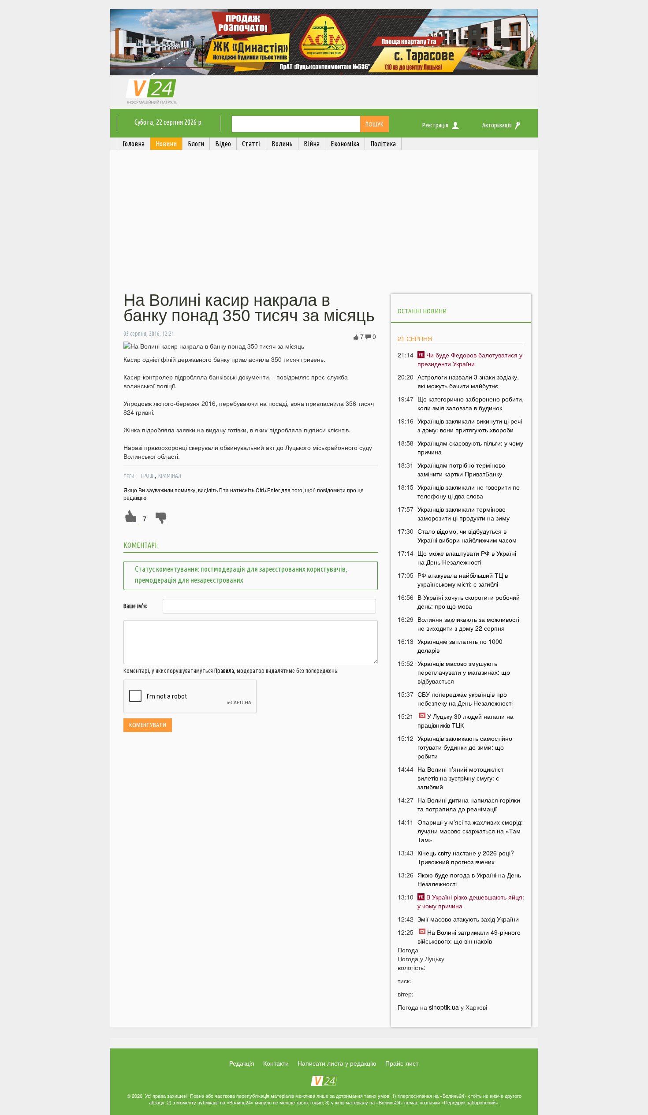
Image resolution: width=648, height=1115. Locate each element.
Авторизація (497, 125)
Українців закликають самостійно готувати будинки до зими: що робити (464, 747)
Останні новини (422, 311)
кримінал (169, 475)
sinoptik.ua (444, 1007)
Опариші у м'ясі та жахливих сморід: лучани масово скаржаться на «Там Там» (470, 831)
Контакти (276, 1063)
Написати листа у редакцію (337, 1063)
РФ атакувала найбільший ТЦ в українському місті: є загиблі (462, 579)
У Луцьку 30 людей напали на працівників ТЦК (465, 720)
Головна (134, 144)
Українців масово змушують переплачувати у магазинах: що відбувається (463, 672)
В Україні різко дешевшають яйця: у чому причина (470, 901)
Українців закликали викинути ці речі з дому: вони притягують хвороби (469, 425)
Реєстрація (435, 125)
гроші (148, 475)
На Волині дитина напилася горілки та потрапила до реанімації (468, 804)
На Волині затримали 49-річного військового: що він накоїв (469, 936)
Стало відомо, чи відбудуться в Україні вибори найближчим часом (467, 535)
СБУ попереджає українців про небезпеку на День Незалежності (465, 698)
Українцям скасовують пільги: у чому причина (470, 447)
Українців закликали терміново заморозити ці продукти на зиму (463, 513)
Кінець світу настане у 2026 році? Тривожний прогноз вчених (465, 857)
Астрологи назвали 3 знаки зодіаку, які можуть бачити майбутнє (468, 381)
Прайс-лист (401, 1063)
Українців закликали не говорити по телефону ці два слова (468, 491)
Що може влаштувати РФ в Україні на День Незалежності (466, 557)
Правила (224, 670)
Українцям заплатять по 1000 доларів (460, 645)
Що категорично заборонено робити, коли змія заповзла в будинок (470, 403)
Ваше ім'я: (135, 606)
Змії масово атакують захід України (468, 918)
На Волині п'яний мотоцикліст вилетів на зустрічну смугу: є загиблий (460, 778)
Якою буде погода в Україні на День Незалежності (469, 879)
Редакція (241, 1063)
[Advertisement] (324, 221)
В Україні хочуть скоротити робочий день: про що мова (468, 601)
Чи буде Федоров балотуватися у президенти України (469, 359)
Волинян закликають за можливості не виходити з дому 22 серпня (468, 623)
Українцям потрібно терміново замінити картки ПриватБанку (461, 469)
